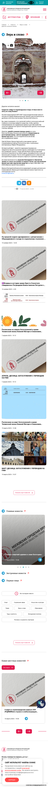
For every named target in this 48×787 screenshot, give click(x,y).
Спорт (6, 602)
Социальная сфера (19, 602)
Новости (13, 24)
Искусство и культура (37, 602)
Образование (38, 608)
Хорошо (11, 780)
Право (7, 608)
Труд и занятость (12, 614)
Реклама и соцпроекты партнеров (24, 620)
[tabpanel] (24, 68)
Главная (4, 24)
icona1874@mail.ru (8, 173)
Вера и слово (24, 24)
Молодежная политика (34, 614)
